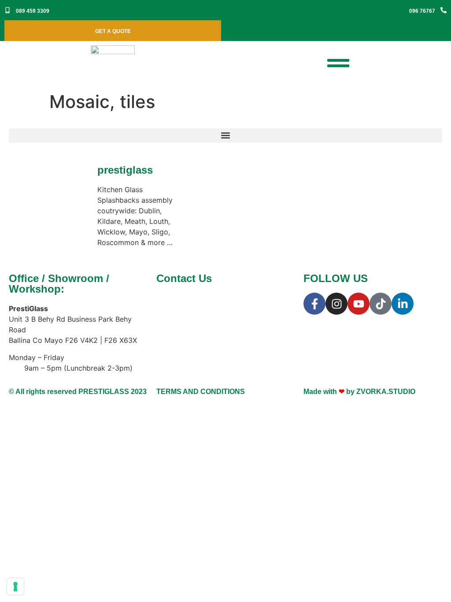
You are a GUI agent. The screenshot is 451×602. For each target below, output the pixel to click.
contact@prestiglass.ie (219, 319)
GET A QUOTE (113, 31)
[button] (225, 135)
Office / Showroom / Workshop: (59, 283)
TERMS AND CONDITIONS (200, 391)
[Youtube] (358, 304)
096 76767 (422, 11)
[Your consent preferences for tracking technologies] (15, 586)
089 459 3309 (32, 11)
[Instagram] (336, 304)
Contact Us (184, 278)
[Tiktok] (381, 304)
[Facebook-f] (314, 304)
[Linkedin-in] (403, 304)
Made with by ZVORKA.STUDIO (359, 391)
